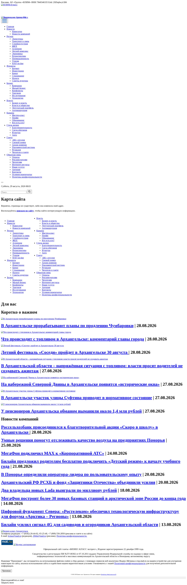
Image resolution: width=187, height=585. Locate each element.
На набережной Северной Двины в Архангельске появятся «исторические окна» (80, 384)
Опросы (16, 157)
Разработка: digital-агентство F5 (108, 574)
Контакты (16, 172)
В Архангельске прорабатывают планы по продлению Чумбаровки (67, 325)
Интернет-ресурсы (20, 164)
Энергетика (17, 39)
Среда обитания (19, 130)
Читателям (17, 162)
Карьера (10, 113)
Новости (11, 29)
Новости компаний (21, 34)
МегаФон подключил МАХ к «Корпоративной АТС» (52, 453)
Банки (15, 73)
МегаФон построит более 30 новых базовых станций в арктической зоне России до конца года (93, 498)
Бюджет (15, 68)
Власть (10, 100)
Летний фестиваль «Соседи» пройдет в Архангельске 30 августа (65, 352)
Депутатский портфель (23, 108)
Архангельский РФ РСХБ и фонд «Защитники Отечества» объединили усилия (78, 482)
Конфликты (17, 90)
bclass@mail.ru (14, 536)
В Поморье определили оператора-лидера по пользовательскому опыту (71, 474)
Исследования (18, 95)
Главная (10, 26)
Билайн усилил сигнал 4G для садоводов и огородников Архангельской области (79, 524)
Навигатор (17, 31)
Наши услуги (18, 167)
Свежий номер (19, 142)
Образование (18, 120)
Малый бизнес (19, 88)
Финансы (11, 66)
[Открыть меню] (4, 21)
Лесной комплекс (20, 51)
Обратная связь (14, 155)
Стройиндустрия (20, 44)
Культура (16, 132)
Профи (15, 118)
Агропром (17, 49)
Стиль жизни (13, 125)
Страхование (18, 76)
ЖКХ (14, 46)
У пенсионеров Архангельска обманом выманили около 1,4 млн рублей (71, 411)
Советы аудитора (20, 81)
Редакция (16, 150)
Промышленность (20, 58)
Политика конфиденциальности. (72, 536)
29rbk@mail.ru (39, 536)
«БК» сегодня (18, 140)
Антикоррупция (19, 110)
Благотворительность (22, 127)
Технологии (17, 98)
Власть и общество (21, 105)
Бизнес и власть (19, 103)
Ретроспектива (19, 56)
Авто (14, 135)
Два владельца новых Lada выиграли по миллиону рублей (59, 490)
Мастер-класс (18, 115)
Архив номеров (19, 145)
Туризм (15, 61)
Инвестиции (18, 71)
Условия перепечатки (22, 174)
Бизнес (10, 83)
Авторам (16, 169)
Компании (17, 86)
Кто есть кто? (18, 123)
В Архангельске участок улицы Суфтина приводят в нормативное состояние (76, 397)
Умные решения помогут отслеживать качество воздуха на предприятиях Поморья (83, 440)
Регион (10, 36)
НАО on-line (17, 63)
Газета (9, 137)
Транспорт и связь (20, 41)
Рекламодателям (19, 160)
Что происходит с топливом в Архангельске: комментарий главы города (72, 338)
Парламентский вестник (23, 147)
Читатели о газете (20, 152)
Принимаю (6, 571)
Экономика (17, 53)
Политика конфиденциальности (27, 177)
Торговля (16, 93)
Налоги (15, 78)
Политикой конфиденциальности (130, 563)
